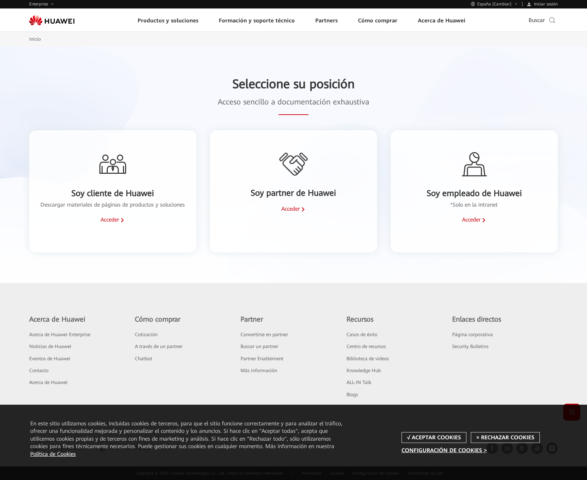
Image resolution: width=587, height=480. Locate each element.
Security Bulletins (470, 346)
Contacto (39, 370)
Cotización (146, 334)
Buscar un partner (259, 346)
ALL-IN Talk (358, 382)
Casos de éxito (361, 334)
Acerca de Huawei (48, 382)
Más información (259, 370)
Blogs (352, 394)
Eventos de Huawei (49, 358)
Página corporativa (472, 334)
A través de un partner (158, 346)
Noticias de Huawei (50, 346)
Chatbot (143, 358)
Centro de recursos (366, 346)
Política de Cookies (53, 454)
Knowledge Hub (363, 370)
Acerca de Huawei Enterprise (59, 334)
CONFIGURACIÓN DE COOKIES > (444, 450)
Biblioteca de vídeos (367, 358)
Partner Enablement (262, 358)
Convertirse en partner (264, 334)
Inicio (35, 39)
